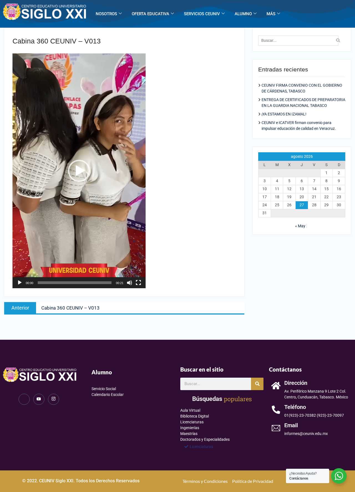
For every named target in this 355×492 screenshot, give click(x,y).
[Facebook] (24, 399)
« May (300, 226)
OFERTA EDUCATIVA (150, 13)
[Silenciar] (129, 282)
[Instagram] (53, 399)
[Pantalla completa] (138, 282)
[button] (79, 171)
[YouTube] (38, 399)
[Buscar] (257, 384)
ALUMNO (243, 13)
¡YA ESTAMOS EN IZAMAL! (284, 114)
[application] (79, 170)
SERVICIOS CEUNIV (202, 13)
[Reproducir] (19, 282)
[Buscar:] (299, 40)
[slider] (74, 282)
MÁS (271, 13)
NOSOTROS (106, 13)
